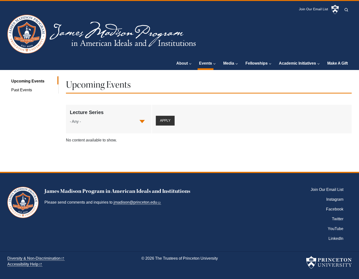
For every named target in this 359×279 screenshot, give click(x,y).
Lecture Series (87, 112)
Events (206, 63)
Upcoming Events (34, 81)
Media (228, 63)
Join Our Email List (313, 9)
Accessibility (22, 264)
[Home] (102, 36)
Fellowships (256, 63)
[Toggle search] (346, 10)
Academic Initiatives (297, 63)
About (182, 63)
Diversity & (34, 258)
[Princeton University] (335, 9)
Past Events (21, 90)
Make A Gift (337, 63)
